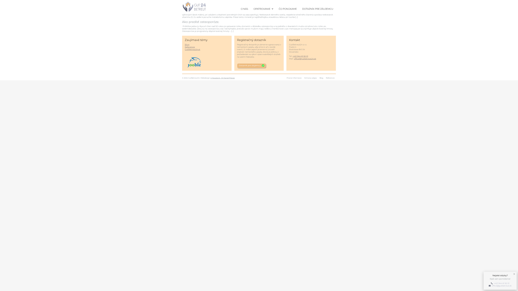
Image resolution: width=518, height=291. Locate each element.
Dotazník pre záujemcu (317, 9)
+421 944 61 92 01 (300, 56)
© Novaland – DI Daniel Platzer (222, 78)
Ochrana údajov (310, 78)
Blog (187, 44)
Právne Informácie (294, 78)
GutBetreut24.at (192, 49)
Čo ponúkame (288, 9)
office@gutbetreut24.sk (305, 59)
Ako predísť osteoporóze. (200, 22)
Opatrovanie (261, 9)
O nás (244, 9)
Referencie (190, 47)
